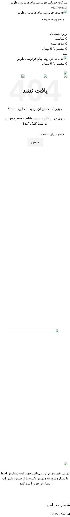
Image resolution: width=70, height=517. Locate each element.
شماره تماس (58, 504)
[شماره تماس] (65, 496)
